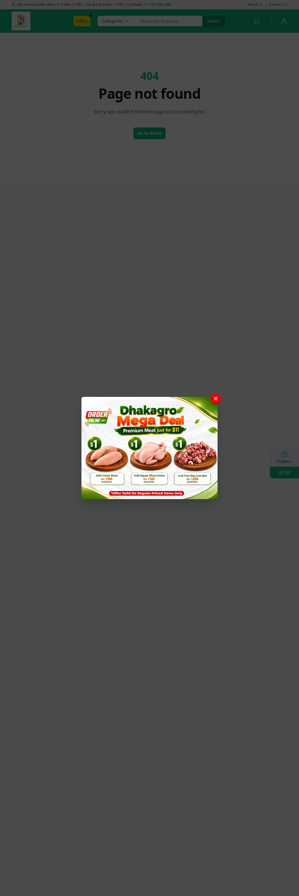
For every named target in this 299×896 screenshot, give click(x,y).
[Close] (216, 398)
